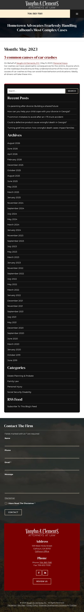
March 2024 (13, 224)
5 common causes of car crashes (30, 57)
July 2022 (12, 279)
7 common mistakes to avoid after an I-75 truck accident (35, 117)
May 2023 (12, 252)
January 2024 (14, 230)
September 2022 (15, 273)
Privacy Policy (32, 605)
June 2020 (12, 339)
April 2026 (12, 154)
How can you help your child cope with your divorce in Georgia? (38, 111)
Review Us (42, 581)
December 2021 (15, 301)
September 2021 (15, 311)
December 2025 (15, 165)
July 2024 (12, 214)
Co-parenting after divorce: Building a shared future (32, 106)
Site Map (21, 605)
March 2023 (13, 257)
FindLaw (73, 605)
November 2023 (15, 235)
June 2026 (12, 148)
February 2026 (14, 159)
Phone (8, 450)
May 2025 (12, 187)
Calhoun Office (42, 551)
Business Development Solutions (53, 605)
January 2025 (14, 197)
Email (8, 462)
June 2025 (12, 181)
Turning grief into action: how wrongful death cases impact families (40, 128)
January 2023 (14, 263)
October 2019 (13, 355)
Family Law (13, 381)
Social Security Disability (19, 392)
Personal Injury (60, 63)
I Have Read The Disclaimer (21, 503)
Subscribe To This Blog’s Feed (22, 406)
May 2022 (12, 284)
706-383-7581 (34, 13)
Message (9, 474)
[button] (77, 13)
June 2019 (12, 360)
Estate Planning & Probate (20, 376)
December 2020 (15, 328)
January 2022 (14, 295)
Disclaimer (10, 498)
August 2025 (13, 176)
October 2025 (14, 170)
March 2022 (13, 290)
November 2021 (15, 306)
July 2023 (12, 246)
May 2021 (12, 322)
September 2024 (15, 208)
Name (7, 438)
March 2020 (13, 344)
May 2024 (12, 219)
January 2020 (14, 349)
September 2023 (15, 241)
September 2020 (15, 333)
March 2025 (13, 192)
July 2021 (11, 317)
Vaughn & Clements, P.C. (28, 63)
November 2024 (15, 203)
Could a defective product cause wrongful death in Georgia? (37, 122)
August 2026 (13, 143)
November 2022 (15, 268)
